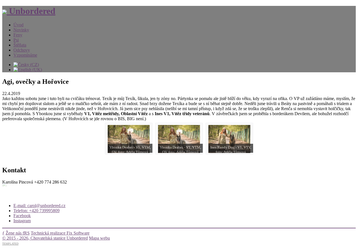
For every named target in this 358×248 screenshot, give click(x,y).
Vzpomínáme (25, 55)
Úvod (18, 24)
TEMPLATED (10, 243)
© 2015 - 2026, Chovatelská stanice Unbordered (45, 238)
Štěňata (19, 45)
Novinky (21, 29)
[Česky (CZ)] (26, 64)
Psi (16, 40)
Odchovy (21, 50)
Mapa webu (99, 238)
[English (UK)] (27, 69)
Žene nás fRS (18, 233)
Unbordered (31, 11)
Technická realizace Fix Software (60, 233)
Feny (17, 35)
